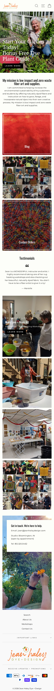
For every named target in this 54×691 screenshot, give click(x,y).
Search (27, 615)
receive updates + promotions (27, 669)
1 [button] (23, 70)
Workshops (27, 624)
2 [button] (31, 70)
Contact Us (27, 629)
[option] (27, 42)
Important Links (27, 638)
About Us (27, 620)
